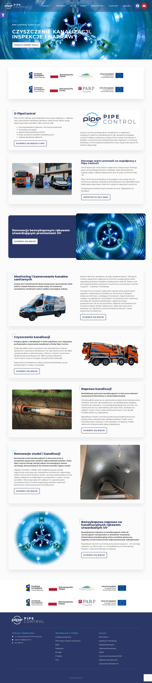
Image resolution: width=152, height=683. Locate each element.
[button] (3, 15)
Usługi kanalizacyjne (106, 645)
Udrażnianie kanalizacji (107, 648)
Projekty (61, 6)
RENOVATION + (98, 6)
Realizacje (59, 648)
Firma (83, 6)
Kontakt (113, 6)
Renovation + (104, 637)
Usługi (45, 6)
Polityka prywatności (63, 637)
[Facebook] (137, 6)
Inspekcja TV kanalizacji (108, 641)
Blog (73, 6)
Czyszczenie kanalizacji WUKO (110, 656)
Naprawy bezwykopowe (108, 660)
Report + (127, 6)
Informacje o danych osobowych (68, 641)
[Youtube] (144, 6)
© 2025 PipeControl (76, 678)
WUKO (101, 652)
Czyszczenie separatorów (109, 664)
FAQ (57, 660)
